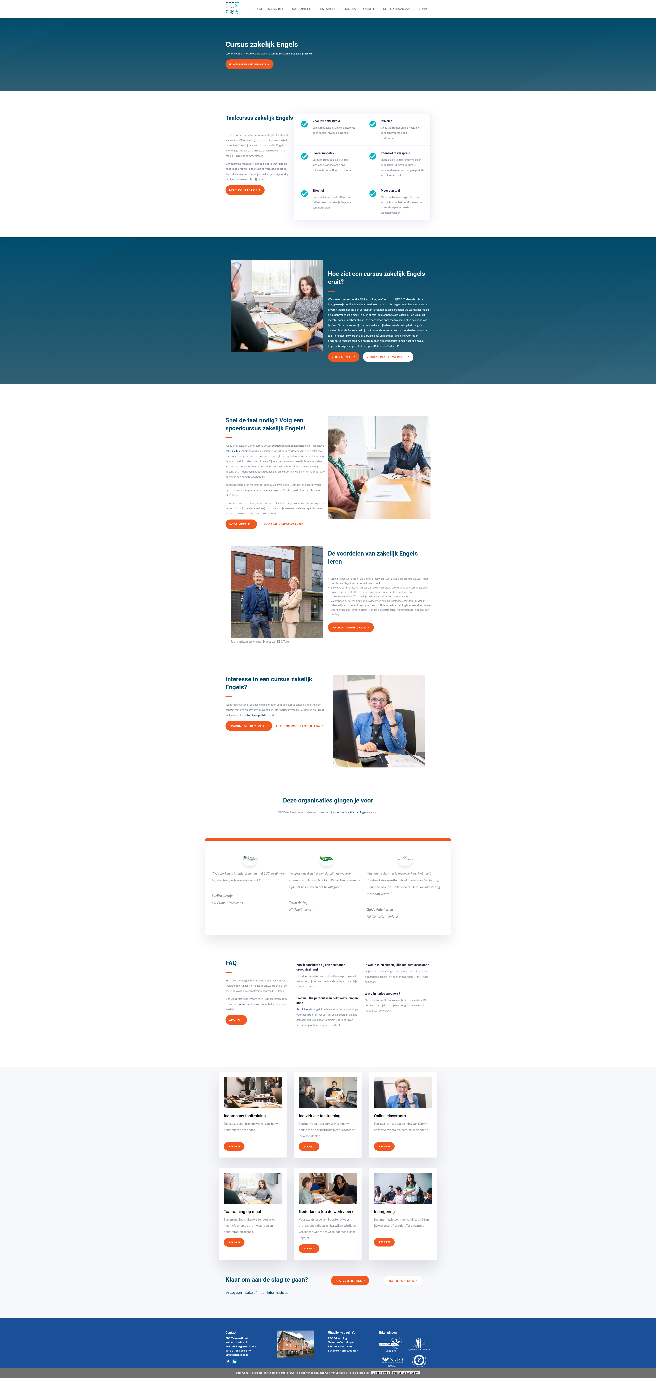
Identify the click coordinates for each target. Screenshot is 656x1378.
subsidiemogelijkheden (257, 715)
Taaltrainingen (302, 9)
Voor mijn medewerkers (386, 356)
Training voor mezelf (247, 726)
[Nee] (651, 1373)
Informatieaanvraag (349, 627)
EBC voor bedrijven (340, 1346)
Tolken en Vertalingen (341, 1342)
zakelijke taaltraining (238, 450)
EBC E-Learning (337, 1338)
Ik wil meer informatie (247, 64)
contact (242, 1004)
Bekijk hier (302, 1009)
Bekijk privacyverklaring (406, 1372)
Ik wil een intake (348, 1280)
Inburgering (275, 9)
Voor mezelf (342, 356)
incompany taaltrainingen (352, 812)
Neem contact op (243, 190)
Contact (424, 9)
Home (259, 9)
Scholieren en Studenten (343, 1350)
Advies (234, 1020)
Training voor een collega (298, 726)
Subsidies (350, 9)
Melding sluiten (380, 1372)
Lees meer (234, 1146)
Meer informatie (401, 1280)
